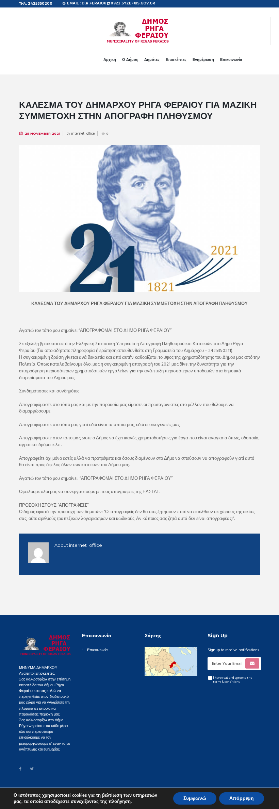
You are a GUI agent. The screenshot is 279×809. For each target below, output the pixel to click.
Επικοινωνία (231, 59)
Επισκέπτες (176, 59)
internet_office (83, 134)
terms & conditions (226, 682)
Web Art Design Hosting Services (193, 792)
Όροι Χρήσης (114, 792)
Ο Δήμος (130, 59)
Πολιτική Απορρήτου (144, 792)
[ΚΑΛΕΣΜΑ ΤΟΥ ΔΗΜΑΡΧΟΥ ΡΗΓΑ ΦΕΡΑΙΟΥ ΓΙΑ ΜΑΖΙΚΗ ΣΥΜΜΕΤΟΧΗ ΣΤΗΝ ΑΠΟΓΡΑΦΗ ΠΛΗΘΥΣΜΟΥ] (139, 218)
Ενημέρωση (203, 59)
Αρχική (109, 59)
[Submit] (252, 663)
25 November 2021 (42, 133)
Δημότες (152, 59)
